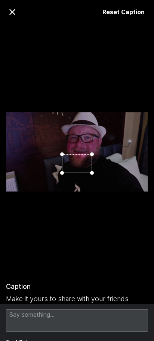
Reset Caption (123, 12)
